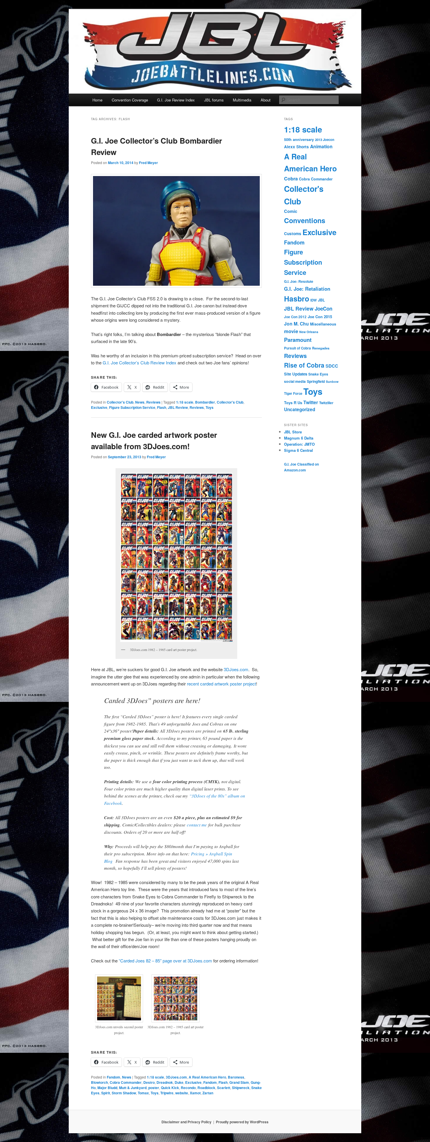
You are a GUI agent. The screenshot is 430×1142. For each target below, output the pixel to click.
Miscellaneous (323, 324)
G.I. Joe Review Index (176, 100)
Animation (321, 146)
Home (97, 100)
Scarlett (223, 1087)
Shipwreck (241, 1087)
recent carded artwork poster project (221, 684)
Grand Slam (239, 1082)
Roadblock (206, 1087)
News (140, 402)
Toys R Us (293, 402)
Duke (179, 1082)
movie (291, 331)
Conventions (304, 220)
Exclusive (99, 407)
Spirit (105, 1093)
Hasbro (296, 298)
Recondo (188, 1087)
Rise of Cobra (304, 365)
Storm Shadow (124, 1093)
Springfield (316, 381)
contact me (197, 825)
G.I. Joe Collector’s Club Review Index (139, 362)
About (266, 100)
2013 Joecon (324, 139)
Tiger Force (293, 393)
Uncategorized (299, 409)
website (181, 1093)
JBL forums (214, 100)
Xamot (195, 1093)
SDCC (332, 366)
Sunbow (332, 381)
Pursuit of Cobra (297, 348)
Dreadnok (164, 1082)
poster (153, 1087)
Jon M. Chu (296, 323)
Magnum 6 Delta (298, 438)
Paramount (298, 340)
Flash (161, 407)
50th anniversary (299, 139)
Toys (210, 407)
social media (295, 381)
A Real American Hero (207, 1077)
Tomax (143, 1093)
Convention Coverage (130, 100)
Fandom (113, 1077)
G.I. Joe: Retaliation (307, 288)
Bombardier (205, 402)
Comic (290, 211)
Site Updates (295, 374)
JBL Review (178, 407)
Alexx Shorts (296, 146)
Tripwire (166, 1093)
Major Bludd (107, 1087)
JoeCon (323, 308)
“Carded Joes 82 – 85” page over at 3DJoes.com (165, 960)
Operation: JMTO (299, 444)
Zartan (207, 1093)
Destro (149, 1082)
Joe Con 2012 (295, 316)
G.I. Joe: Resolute (298, 281)
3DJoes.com (236, 669)
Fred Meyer (148, 162)
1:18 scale (184, 402)
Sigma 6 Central (298, 450)
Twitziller (326, 402)
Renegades (320, 348)
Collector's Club (120, 402)
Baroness (236, 1077)
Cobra (291, 178)
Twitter (310, 402)
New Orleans (308, 332)
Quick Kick (170, 1087)
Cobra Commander (126, 1082)
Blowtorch (99, 1082)
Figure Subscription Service (132, 407)
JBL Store (293, 432)
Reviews (153, 402)
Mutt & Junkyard (133, 1087)
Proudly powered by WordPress (242, 1121)
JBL (321, 300)
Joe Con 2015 (320, 316)
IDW (313, 300)
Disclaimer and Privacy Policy (186, 1121)
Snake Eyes (318, 374)
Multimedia (242, 100)
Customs (292, 233)
